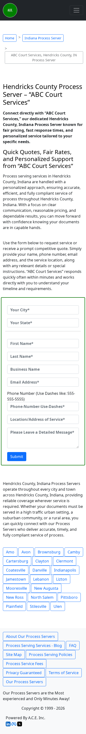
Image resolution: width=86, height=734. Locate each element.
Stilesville (38, 606)
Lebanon (41, 579)
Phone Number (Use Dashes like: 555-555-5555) (41, 396)
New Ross (15, 597)
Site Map (14, 654)
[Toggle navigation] (76, 10)
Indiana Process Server (43, 38)
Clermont (64, 561)
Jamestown (16, 579)
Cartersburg (17, 561)
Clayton (42, 561)
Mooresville (16, 588)
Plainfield (14, 606)
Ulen (58, 606)
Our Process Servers (24, 681)
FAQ (72, 645)
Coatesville (15, 570)
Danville (39, 570)
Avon (26, 552)
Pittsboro (69, 597)
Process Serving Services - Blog (34, 645)
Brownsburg (49, 552)
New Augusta (46, 588)
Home (9, 38)
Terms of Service (64, 672)
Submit (16, 456)
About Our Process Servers (30, 636)
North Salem (42, 597)
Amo (10, 552)
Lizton (61, 579)
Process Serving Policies (50, 654)
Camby (74, 552)
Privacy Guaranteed (24, 672)
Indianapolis (65, 570)
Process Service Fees (24, 663)
